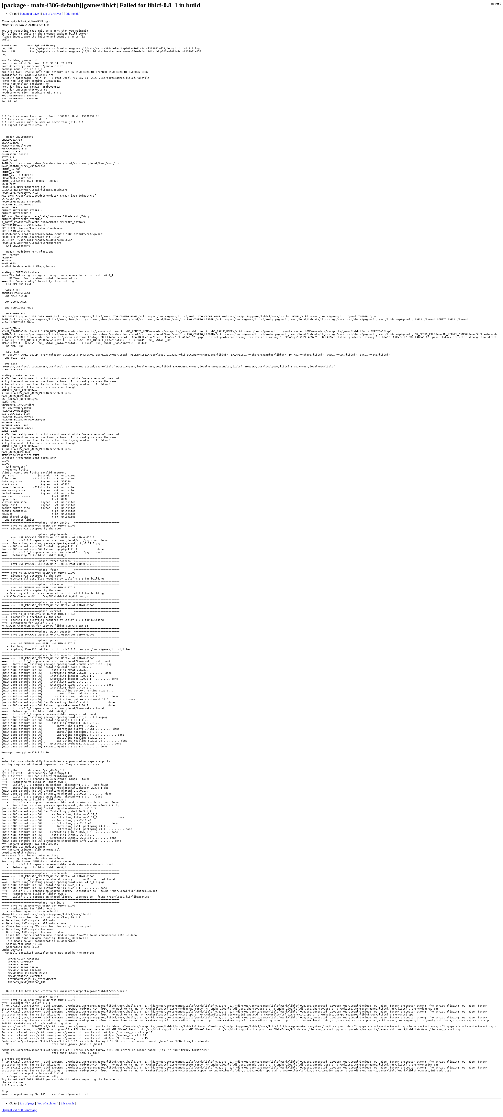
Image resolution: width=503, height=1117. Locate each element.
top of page (27, 1103)
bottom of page (29, 13)
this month (72, 13)
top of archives (52, 13)
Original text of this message (19, 1110)
